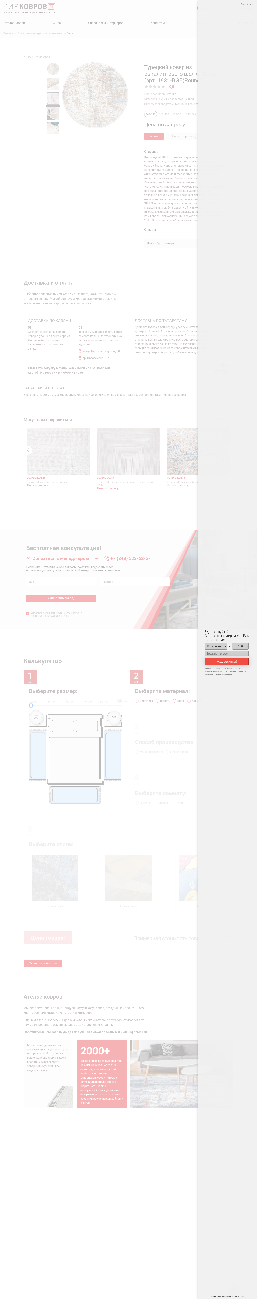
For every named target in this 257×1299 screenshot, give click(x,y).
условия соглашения (223, 674)
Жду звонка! (227, 661)
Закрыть (246, 4)
